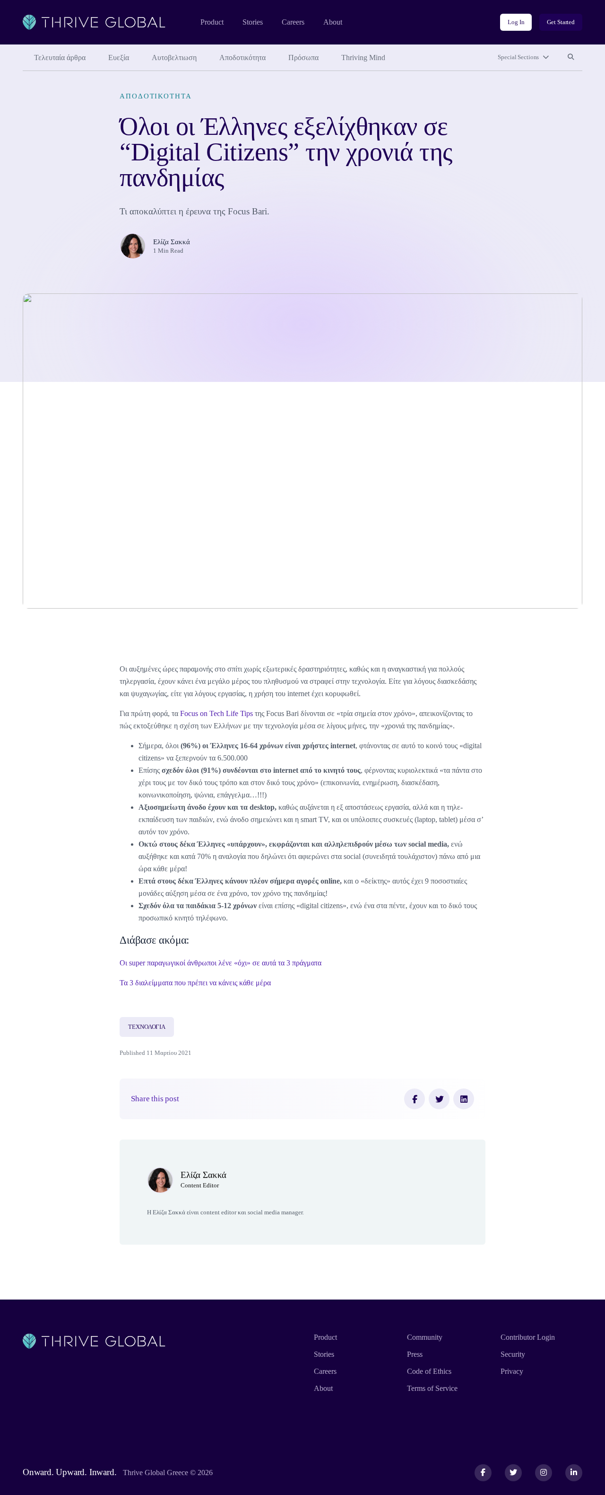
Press (415, 1354)
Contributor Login (528, 1337)
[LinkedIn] (463, 1098)
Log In (516, 22)
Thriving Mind (363, 57)
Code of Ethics (429, 1371)
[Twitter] (439, 1098)
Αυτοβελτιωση (174, 57)
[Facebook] (414, 1098)
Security (513, 1354)
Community (424, 1337)
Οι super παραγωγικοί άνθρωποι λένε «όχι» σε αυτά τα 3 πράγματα (220, 963)
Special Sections (518, 57)
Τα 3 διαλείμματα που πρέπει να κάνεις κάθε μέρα (195, 983)
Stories (252, 22)
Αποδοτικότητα (242, 57)
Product (212, 22)
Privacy (512, 1371)
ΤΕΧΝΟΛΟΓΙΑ (146, 1026)
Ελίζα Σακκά (171, 242)
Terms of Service (432, 1388)
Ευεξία (118, 57)
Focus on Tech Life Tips (216, 713)
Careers (293, 22)
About (332, 22)
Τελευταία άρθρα (60, 57)
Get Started (561, 22)
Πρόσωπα (303, 57)
